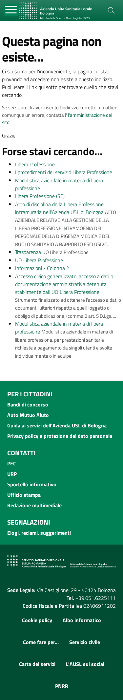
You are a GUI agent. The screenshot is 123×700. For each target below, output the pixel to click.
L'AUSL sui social (85, 664)
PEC (11, 463)
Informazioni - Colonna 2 (42, 268)
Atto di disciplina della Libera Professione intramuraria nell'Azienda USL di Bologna (59, 208)
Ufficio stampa (24, 495)
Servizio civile (84, 642)
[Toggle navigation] (11, 10)
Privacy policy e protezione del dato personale (59, 436)
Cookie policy (37, 620)
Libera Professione (35, 164)
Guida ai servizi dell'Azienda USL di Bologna (57, 425)
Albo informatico (82, 620)
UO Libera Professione (39, 260)
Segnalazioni (28, 522)
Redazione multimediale (34, 505)
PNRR (61, 686)
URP (12, 474)
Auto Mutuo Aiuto (28, 415)
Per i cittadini (29, 394)
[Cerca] (111, 10)
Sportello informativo (31, 484)
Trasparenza (28, 252)
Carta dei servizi (37, 664)
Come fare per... (41, 642)
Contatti (21, 453)
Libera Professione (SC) (40, 196)
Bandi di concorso (27, 404)
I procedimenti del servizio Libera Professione (63, 172)
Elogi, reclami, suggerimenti (39, 533)
